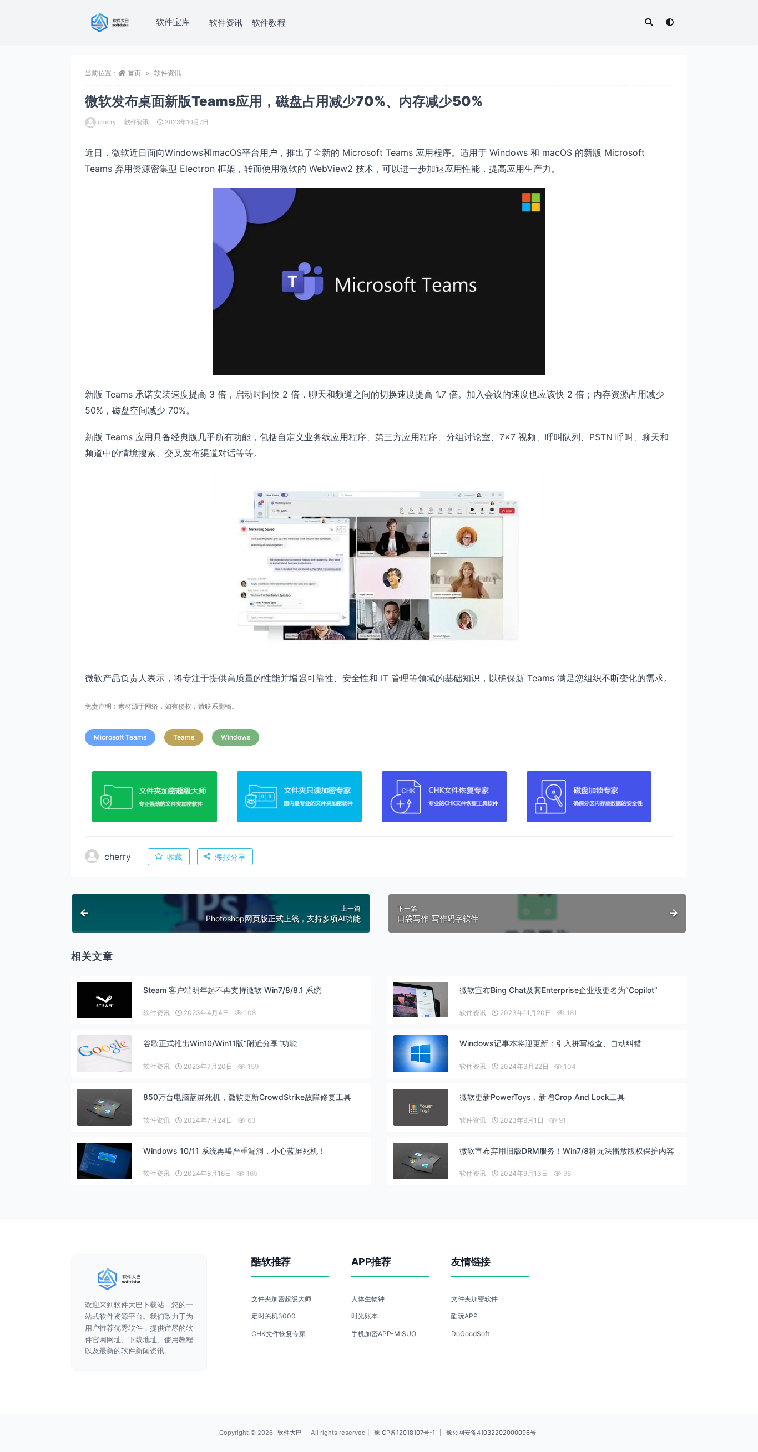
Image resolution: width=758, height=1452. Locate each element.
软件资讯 (226, 22)
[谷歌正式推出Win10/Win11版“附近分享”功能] (104, 1053)
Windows (235, 737)
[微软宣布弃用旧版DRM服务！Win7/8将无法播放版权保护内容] (420, 1161)
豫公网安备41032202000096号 (491, 1432)
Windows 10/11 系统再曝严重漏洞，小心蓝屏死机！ (234, 1150)
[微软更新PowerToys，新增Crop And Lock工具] (420, 1108)
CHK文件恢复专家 (278, 1333)
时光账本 (364, 1316)
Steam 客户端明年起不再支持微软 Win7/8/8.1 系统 (232, 990)
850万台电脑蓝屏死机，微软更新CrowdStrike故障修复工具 (247, 1097)
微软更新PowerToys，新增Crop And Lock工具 (542, 1097)
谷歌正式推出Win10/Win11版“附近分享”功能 (220, 1043)
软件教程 (269, 22)
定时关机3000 (273, 1316)
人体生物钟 (368, 1299)
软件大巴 (289, 1432)
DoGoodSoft (470, 1333)
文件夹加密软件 (474, 1299)
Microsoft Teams (120, 737)
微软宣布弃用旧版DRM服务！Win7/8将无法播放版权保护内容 (566, 1150)
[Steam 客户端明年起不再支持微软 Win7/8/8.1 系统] (104, 1001)
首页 (134, 73)
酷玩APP (464, 1316)
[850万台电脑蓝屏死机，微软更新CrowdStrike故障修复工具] (104, 1107)
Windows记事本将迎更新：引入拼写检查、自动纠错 (550, 1043)
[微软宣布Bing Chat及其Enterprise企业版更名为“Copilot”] (420, 999)
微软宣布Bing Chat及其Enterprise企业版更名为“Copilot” (558, 990)
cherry (107, 122)
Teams (183, 737)
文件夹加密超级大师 (281, 1299)
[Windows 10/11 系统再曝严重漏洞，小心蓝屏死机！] (104, 1161)
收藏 (175, 857)
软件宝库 (173, 22)
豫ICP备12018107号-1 (404, 1432)
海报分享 (230, 857)
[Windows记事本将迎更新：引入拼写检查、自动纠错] (420, 1053)
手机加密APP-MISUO (383, 1333)
